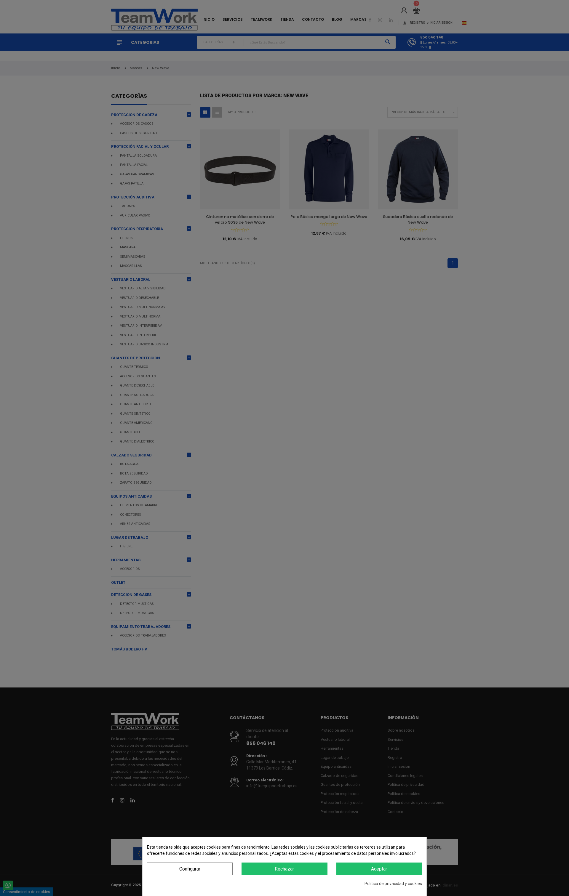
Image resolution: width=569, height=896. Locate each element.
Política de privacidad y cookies (393, 883)
